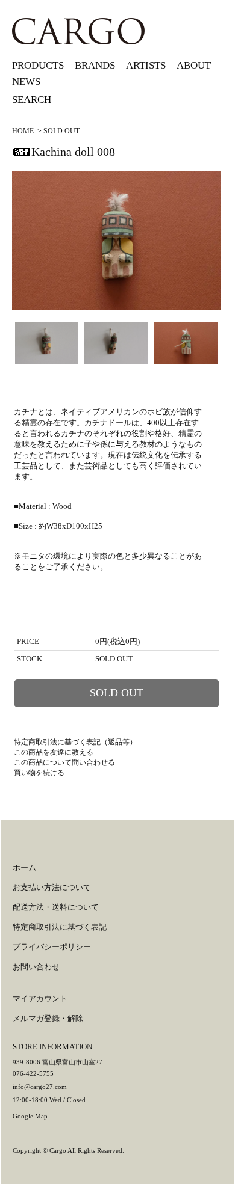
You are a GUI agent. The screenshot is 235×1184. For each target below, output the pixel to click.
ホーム (24, 867)
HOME (23, 131)
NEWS (26, 81)
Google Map (30, 1116)
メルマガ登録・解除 (48, 1018)
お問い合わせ (36, 966)
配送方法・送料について (56, 907)
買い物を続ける (39, 772)
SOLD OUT (61, 131)
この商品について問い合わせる (64, 762)
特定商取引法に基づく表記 (60, 926)
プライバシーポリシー (52, 946)
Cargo (57, 1150)
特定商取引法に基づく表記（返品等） (75, 742)
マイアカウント (40, 998)
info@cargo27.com (40, 1086)
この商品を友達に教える (53, 752)
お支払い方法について (52, 887)
